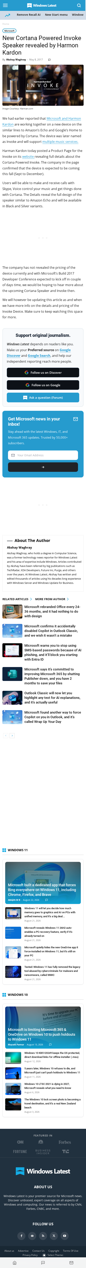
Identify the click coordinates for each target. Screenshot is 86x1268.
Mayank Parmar (16, 1044)
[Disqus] (43, 795)
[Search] (79, 5)
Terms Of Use (70, 1250)
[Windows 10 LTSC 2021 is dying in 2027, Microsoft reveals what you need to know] (13, 1089)
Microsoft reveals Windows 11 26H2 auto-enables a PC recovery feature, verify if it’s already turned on (48, 931)
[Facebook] (21, 1236)
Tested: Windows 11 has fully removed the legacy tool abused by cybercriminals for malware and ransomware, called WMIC (52, 970)
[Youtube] (65, 1236)
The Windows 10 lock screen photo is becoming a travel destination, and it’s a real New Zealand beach (52, 1103)
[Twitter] (54, 1236)
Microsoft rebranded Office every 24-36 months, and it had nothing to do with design (52, 611)
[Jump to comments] (43, 1263)
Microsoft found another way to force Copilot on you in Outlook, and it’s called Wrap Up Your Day (52, 717)
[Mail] (32, 1236)
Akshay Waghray (16, 59)
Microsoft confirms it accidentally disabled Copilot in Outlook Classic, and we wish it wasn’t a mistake (51, 630)
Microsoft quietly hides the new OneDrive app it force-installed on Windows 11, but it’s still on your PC (51, 951)
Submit (43, 467)
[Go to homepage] (14, 1263)
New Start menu (56, 15)
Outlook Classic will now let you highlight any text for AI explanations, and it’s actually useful (52, 697)
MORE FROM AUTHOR (50, 599)
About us (9, 1250)
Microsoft (9, 30)
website (28, 156)
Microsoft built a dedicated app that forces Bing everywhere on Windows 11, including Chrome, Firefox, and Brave (42, 890)
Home (5, 24)
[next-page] (12, 735)
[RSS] (43, 1236)
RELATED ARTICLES (15, 599)
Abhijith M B (14, 900)
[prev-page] (5, 735)
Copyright (53, 1250)
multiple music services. (60, 141)
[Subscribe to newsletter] (71, 1263)
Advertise (23, 1250)
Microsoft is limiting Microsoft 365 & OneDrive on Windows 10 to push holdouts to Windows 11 (41, 1034)
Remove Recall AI (29, 15)
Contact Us (38, 1250)
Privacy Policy (30, 1255)
